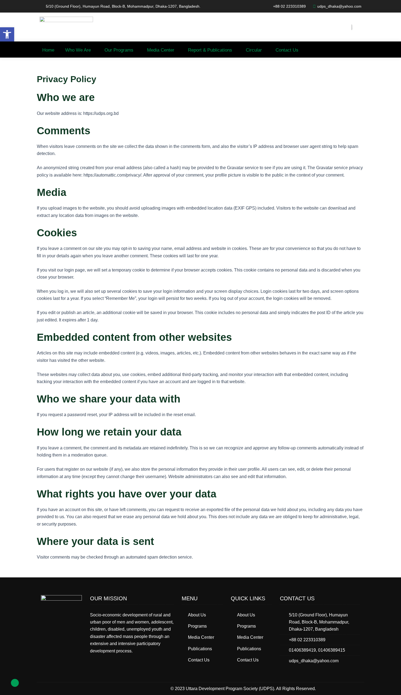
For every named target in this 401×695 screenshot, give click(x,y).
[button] (7, 34)
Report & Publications (210, 50)
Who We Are (78, 50)
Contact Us (287, 50)
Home (48, 50)
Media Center (160, 50)
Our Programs (118, 50)
